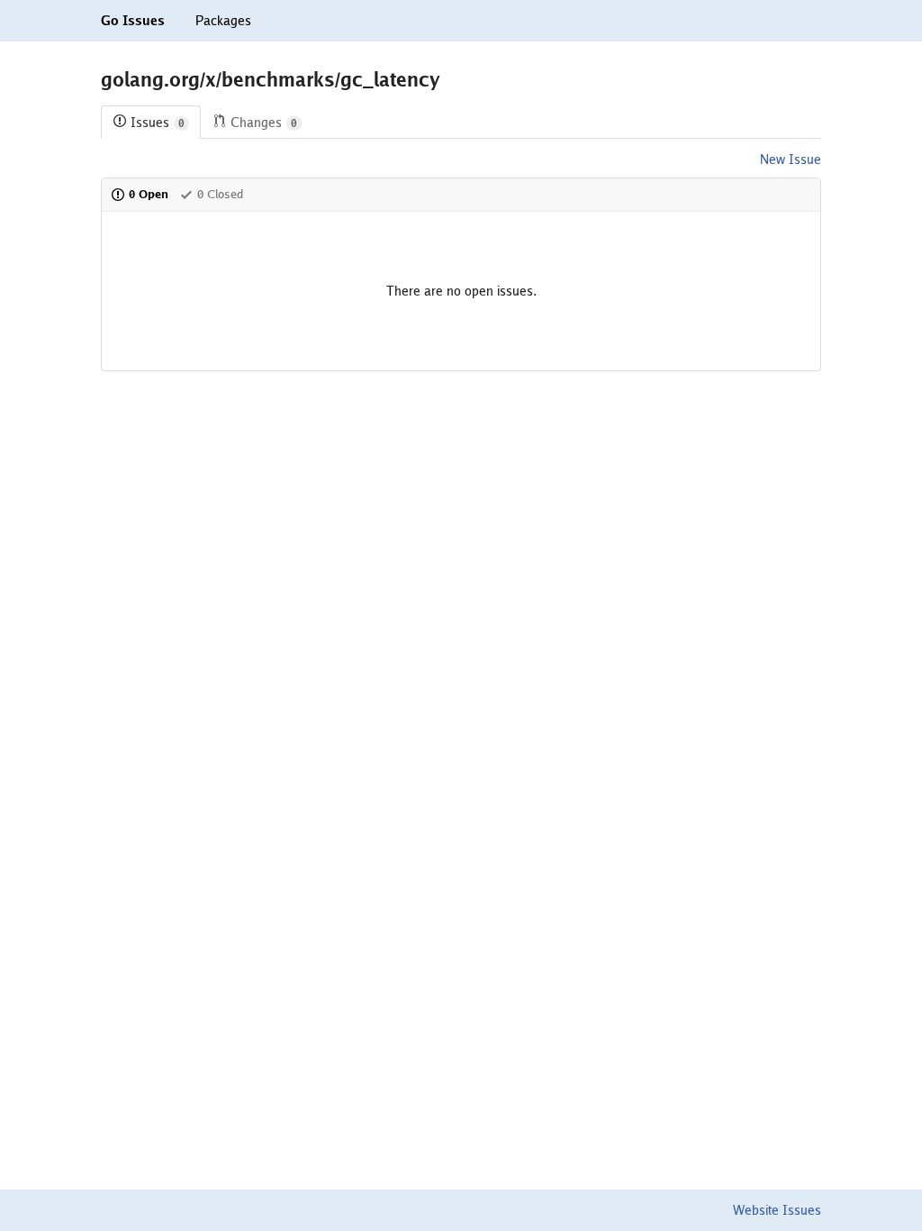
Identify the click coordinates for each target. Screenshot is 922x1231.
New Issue (790, 159)
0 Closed (220, 194)
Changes (263, 122)
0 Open (148, 194)
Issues (158, 122)
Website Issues (777, 1210)
